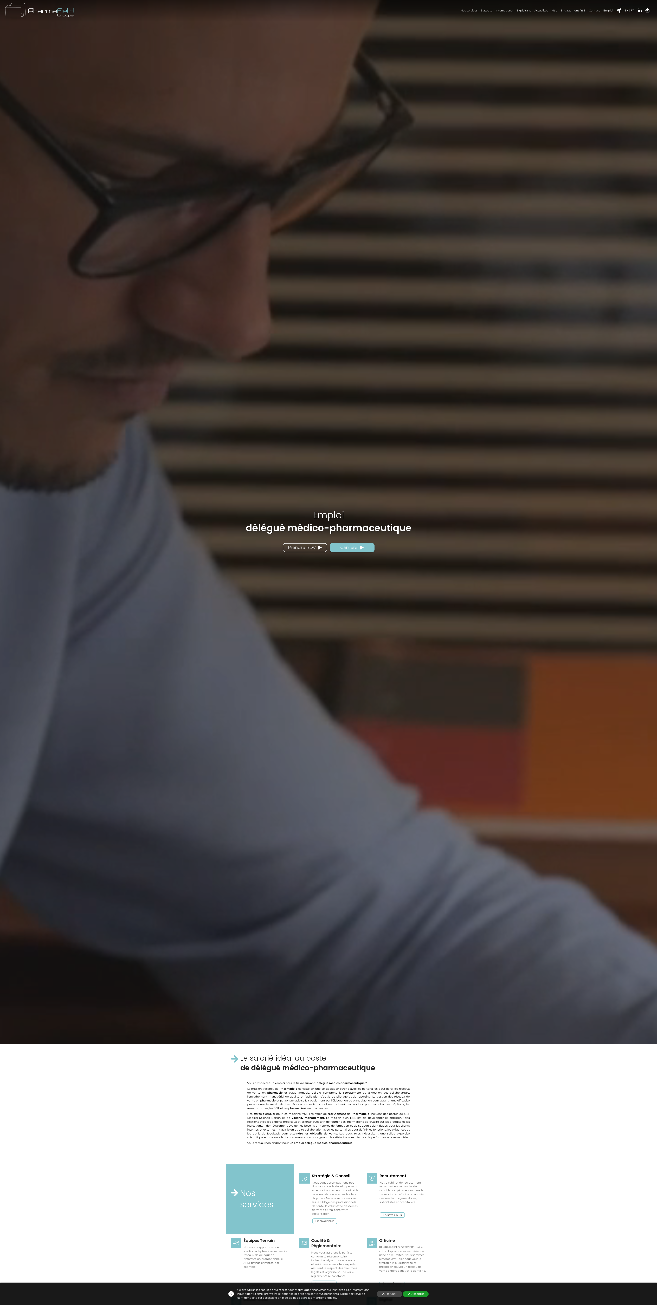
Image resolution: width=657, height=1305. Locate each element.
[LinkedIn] (639, 10)
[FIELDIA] (647, 10)
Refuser (391, 1293)
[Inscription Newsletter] (619, 10)
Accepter (417, 1293)
